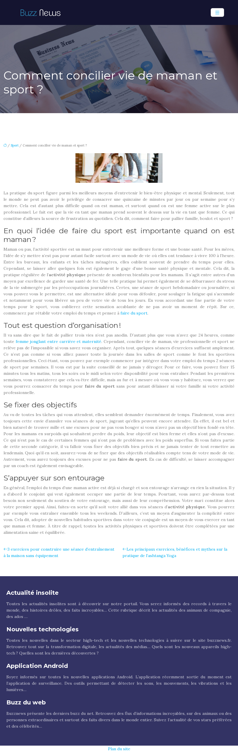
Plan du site (119, 748)
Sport (15, 145)
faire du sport (133, 313)
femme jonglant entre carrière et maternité (58, 341)
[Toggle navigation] (217, 12)
